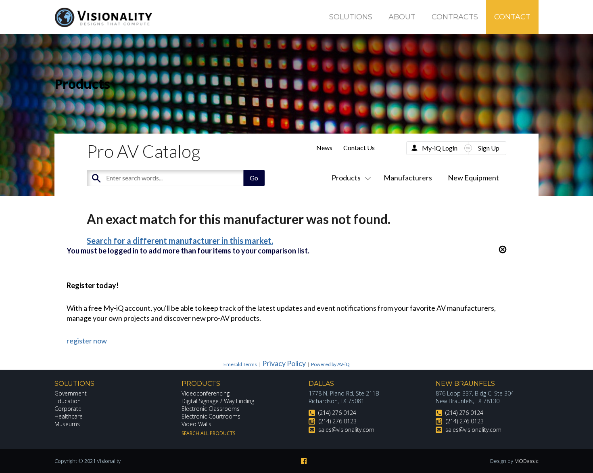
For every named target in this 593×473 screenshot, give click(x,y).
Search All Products (208, 433)
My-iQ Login (439, 148)
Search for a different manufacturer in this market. (180, 240)
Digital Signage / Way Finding (218, 401)
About (402, 17)
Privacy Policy (284, 363)
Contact (512, 17)
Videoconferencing (206, 393)
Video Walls (196, 424)
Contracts (455, 17)
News (324, 147)
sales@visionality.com (346, 429)
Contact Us (359, 147)
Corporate (67, 408)
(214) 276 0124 (337, 412)
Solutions (350, 17)
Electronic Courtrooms (211, 416)
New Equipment (473, 177)
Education (67, 401)
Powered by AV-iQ (330, 364)
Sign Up (488, 148)
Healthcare (68, 416)
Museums (67, 424)
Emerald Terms (240, 364)
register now (87, 340)
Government (70, 393)
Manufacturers (408, 177)
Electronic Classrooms (211, 408)
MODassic (526, 461)
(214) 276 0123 (338, 421)
